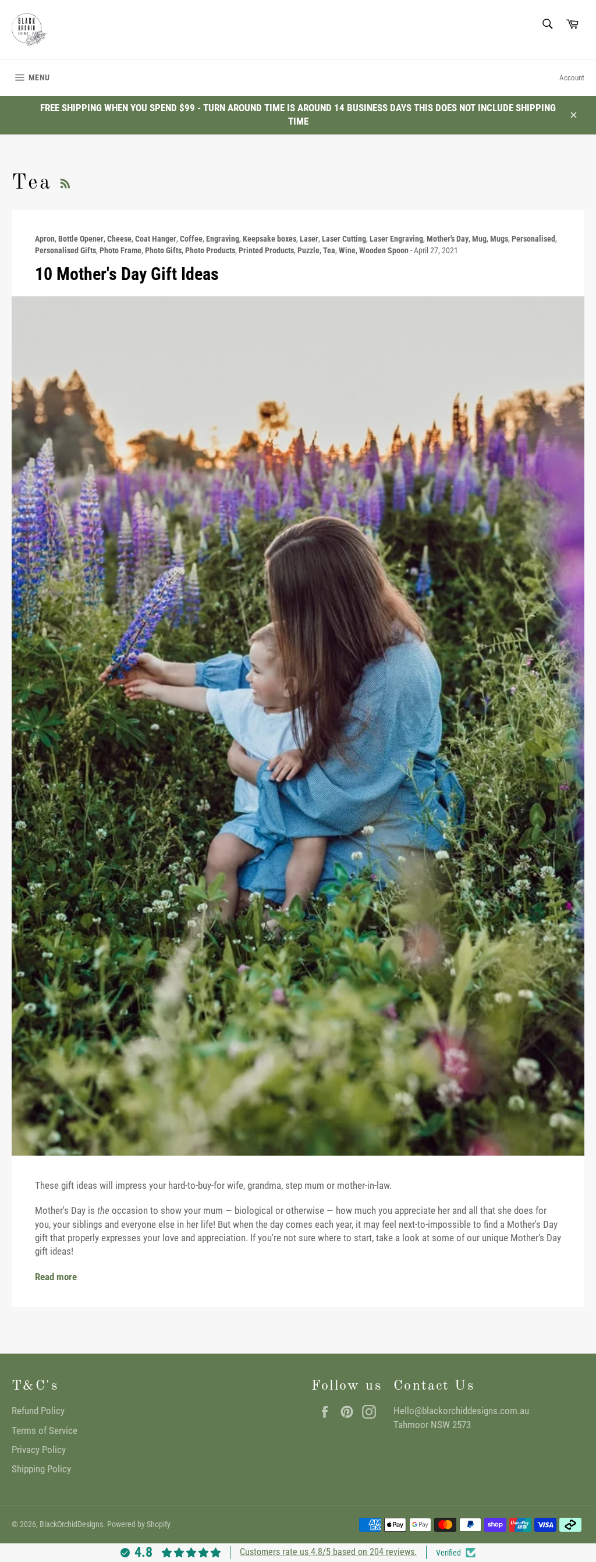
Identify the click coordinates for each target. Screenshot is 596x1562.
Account (571, 77)
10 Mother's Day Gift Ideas (127, 274)
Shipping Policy (41, 1469)
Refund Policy (38, 1410)
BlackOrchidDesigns (71, 1524)
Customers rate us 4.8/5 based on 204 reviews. (328, 1551)
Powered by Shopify (139, 1524)
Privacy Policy (39, 1449)
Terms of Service (44, 1430)
